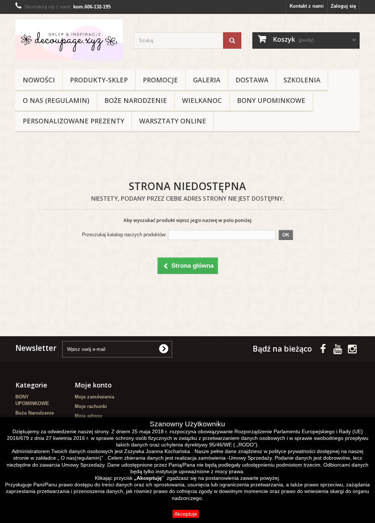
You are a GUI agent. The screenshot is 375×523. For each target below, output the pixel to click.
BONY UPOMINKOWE (271, 100)
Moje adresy (88, 416)
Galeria (206, 79)
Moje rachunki (91, 406)
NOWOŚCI (39, 79)
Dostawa (251, 79)
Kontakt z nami (307, 6)
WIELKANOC (202, 100)
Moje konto (93, 385)
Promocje (160, 79)
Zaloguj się (343, 6)
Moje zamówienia (94, 397)
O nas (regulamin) (56, 100)
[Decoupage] (69, 39)
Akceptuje (185, 514)
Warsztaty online (172, 120)
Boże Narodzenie (135, 100)
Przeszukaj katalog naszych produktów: (124, 234)
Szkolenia (301, 79)
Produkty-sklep (99, 79)
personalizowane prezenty (73, 120)
